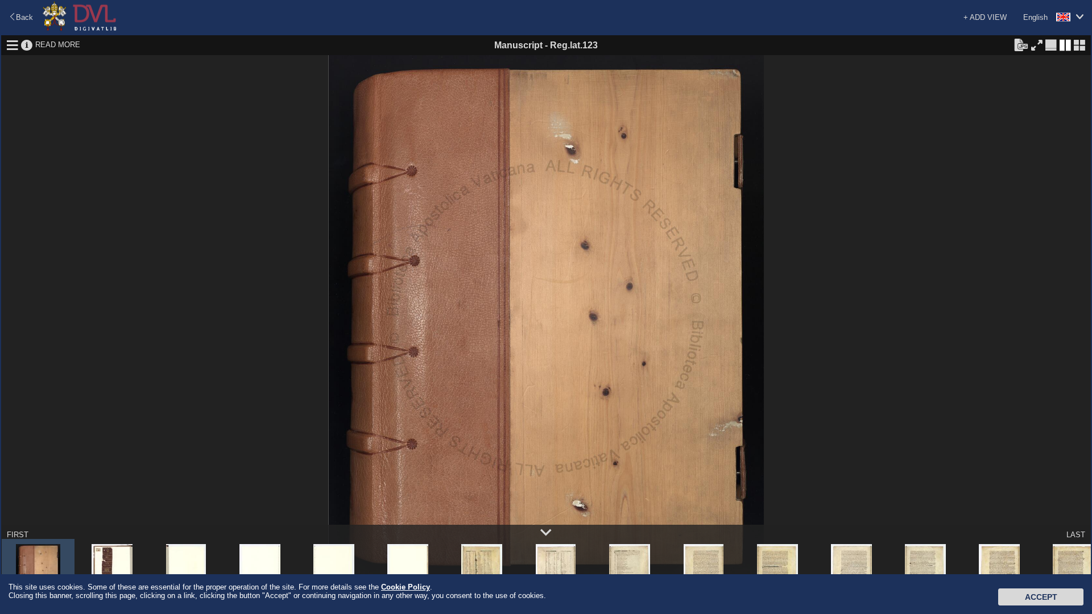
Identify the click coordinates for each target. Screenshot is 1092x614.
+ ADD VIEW (985, 17)
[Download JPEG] (1021, 44)
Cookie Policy (405, 587)
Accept (1041, 596)
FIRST (17, 534)
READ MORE (57, 44)
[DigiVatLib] (80, 28)
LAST (1075, 534)
